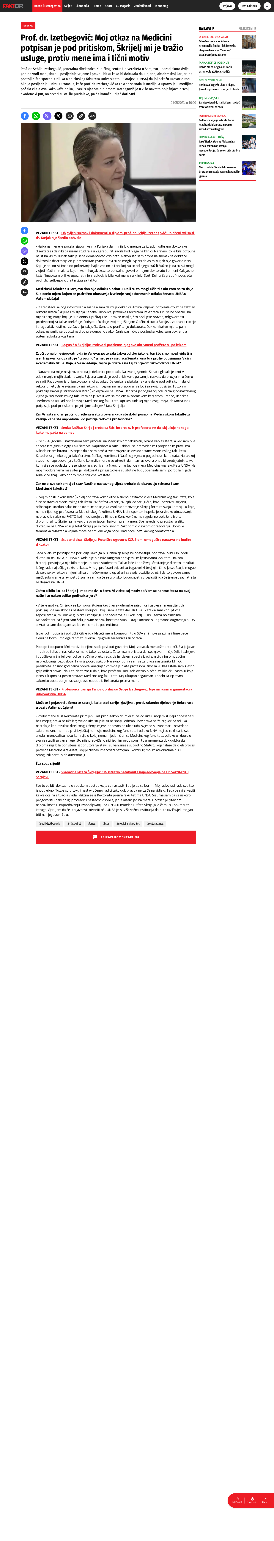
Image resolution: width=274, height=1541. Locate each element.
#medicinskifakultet (127, 824)
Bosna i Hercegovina (47, 6)
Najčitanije (252, 1502)
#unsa (91, 824)
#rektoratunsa (155, 824)
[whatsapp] (36, 116)
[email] (69, 116)
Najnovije (237, 1502)
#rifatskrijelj (74, 824)
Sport (108, 6)
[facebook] (25, 116)
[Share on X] (58, 116)
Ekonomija (82, 6)
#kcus (106, 824)
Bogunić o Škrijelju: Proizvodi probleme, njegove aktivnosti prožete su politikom (124, 345)
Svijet (68, 6)
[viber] (47, 116)
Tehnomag (161, 6)
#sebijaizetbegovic (49, 824)
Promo (97, 6)
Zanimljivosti (142, 6)
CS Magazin (123, 6)
